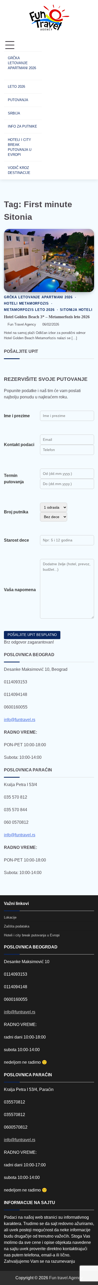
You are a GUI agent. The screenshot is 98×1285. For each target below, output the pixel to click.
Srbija (14, 113)
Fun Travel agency (22, 324)
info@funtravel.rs (19, 719)
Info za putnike (22, 126)
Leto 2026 (16, 87)
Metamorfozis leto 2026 (29, 310)
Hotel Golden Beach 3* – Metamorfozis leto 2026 (47, 317)
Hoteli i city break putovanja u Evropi (19, 147)
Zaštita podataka (16, 926)
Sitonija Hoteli (76, 310)
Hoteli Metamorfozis (26, 303)
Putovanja (18, 100)
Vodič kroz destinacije (19, 170)
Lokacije (10, 917)
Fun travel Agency (66, 1278)
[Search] (51, 109)
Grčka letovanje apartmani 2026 (22, 63)
